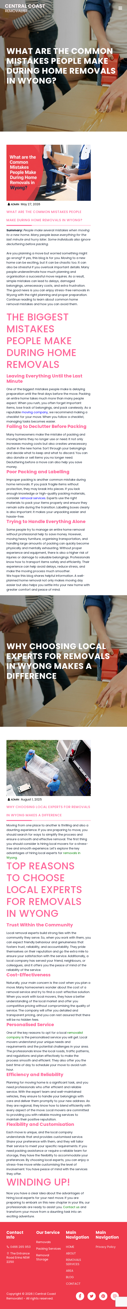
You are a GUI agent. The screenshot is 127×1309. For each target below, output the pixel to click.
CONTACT (73, 1284)
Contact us (71, 1207)
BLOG (70, 1277)
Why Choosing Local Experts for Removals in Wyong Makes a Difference (48, 811)
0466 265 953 (20, 1247)
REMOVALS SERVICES (73, 1262)
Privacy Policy (106, 1247)
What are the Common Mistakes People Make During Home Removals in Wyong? (44, 216)
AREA (69, 1271)
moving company (35, 412)
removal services (32, 498)
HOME (70, 1247)
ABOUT (71, 1253)
